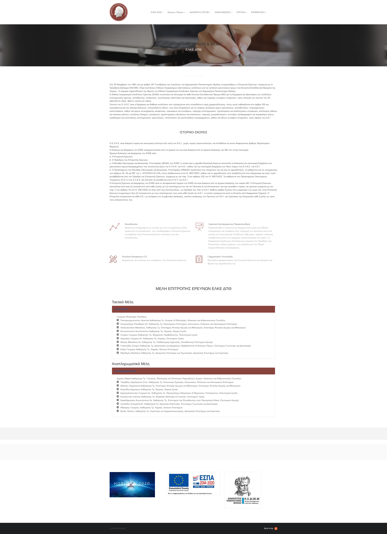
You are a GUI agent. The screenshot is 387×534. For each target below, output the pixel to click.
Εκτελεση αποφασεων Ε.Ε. (135, 256)
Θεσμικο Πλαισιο (175, 12)
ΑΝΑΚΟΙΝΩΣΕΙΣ (223, 12)
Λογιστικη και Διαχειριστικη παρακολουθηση (229, 224)
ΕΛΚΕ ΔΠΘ (156, 12)
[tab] (193, 309)
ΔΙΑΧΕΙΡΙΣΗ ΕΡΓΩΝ (199, 12)
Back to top (268, 528)
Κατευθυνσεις (131, 224)
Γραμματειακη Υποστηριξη (220, 256)
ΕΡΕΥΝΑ (241, 12)
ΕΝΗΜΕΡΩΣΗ (258, 12)
